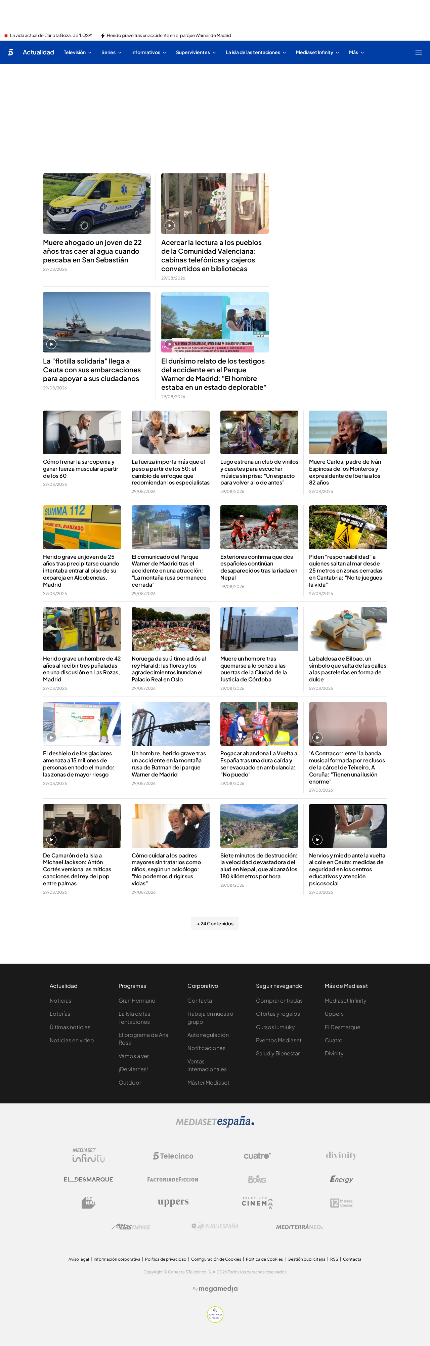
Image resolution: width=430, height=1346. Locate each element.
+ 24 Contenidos (215, 923)
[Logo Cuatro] (257, 1155)
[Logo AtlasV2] (130, 1226)
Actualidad (38, 52)
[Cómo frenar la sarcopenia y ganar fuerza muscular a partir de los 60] (82, 433)
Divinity (334, 1053)
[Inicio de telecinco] (10, 52)
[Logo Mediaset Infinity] (89, 1155)
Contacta (199, 1000)
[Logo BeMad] (89, 1202)
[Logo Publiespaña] (215, 1226)
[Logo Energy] (341, 1179)
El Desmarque (342, 1026)
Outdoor (130, 1082)
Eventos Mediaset (279, 1040)
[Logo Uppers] (173, 1202)
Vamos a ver (134, 1055)
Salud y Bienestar (278, 1053)
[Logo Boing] (257, 1179)
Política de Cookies (264, 1259)
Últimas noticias (70, 1026)
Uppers (334, 1013)
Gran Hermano (137, 1000)
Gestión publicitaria (307, 1259)
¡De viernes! (133, 1068)
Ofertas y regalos (278, 1013)
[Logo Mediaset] (215, 1125)
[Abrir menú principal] (418, 52)
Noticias (60, 1000)
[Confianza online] (215, 1320)
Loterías (60, 1013)
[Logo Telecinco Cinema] (257, 1203)
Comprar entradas (279, 1000)
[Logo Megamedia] (218, 1288)
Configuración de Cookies (216, 1259)
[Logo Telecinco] (173, 1155)
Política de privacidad (165, 1259)
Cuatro (334, 1040)
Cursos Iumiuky (275, 1026)
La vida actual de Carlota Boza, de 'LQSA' (51, 35)
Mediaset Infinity (346, 1000)
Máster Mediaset (208, 1082)
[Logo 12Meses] (341, 1203)
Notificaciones (206, 1047)
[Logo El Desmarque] (88, 1179)
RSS (334, 1259)
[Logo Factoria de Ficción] (173, 1179)
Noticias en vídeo (72, 1040)
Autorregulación (208, 1034)
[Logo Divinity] (341, 1155)
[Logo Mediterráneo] (299, 1226)
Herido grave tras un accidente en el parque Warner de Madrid (169, 35)
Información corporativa (117, 1259)
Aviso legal (79, 1259)
